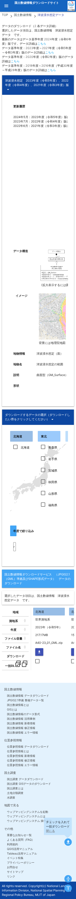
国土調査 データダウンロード (25, 779)
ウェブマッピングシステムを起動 (27, 811)
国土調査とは (15, 788)
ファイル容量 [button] (13, 638)
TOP (5, 15)
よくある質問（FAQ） (20, 839)
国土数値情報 (23, 15)
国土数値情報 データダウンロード (28, 695)
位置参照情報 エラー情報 (22, 765)
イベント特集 (15, 858)
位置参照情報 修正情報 (21, 760)
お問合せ (12, 867)
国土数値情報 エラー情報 (22, 732)
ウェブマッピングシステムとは (26, 816)
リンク (11, 876)
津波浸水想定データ (51, 15)
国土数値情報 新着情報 (21, 723)
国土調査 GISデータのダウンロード (29, 783)
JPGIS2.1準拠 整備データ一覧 (25, 700)
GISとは (12, 709)
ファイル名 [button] (13, 647)
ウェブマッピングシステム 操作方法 (29, 820)
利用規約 (12, 844)
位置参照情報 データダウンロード (28, 746)
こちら (41, 43)
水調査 (11, 797)
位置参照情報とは (18, 751)
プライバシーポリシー (20, 862)
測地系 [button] (13, 621)
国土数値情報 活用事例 (21, 718)
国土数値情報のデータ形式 (23, 714)
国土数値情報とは (18, 704)
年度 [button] (13, 629)
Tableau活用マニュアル (22, 853)
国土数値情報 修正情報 (21, 728)
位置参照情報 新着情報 (21, 755)
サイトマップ (15, 871)
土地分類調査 (15, 793)
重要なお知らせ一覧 (19, 835)
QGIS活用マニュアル (20, 849)
